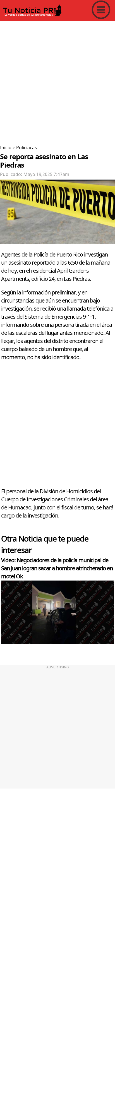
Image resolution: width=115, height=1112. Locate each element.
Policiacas (26, 147)
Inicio (5, 147)
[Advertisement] (57, 80)
